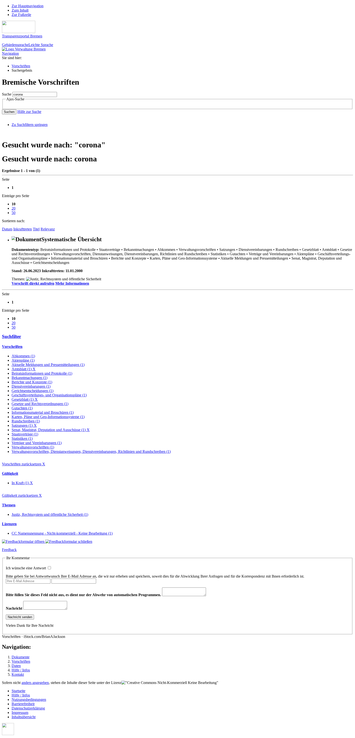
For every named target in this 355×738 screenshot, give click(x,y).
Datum (7, 229)
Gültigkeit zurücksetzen (22, 495)
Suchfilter (11, 336)
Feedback (9, 550)
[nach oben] (8, 734)
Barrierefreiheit (23, 704)
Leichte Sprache (40, 45)
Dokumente (20, 657)
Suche (6, 94)
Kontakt (18, 674)
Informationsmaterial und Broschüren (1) (43, 412)
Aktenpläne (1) (23, 360)
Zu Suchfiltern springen (30, 125)
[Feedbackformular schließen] (68, 541)
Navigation (10, 53)
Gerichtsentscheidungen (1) (32, 391)
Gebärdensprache (15, 45)
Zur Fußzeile (21, 15)
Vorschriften (21, 66)
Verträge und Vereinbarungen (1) (37, 443)
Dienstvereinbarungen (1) (31, 386)
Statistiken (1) (22, 438)
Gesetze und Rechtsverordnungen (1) (40, 404)
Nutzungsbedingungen (29, 699)
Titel (36, 229)
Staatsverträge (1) (25, 434)
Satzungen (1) (24, 425)
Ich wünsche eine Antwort (26, 568)
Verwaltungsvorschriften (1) (33, 447)
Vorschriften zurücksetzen (23, 464)
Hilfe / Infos (21, 670)
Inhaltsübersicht (24, 717)
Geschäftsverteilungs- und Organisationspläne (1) (49, 395)
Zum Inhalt (20, 10)
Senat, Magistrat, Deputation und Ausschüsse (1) (51, 430)
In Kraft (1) (22, 483)
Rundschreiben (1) (26, 421)
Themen (8, 505)
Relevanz (48, 229)
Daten (16, 666)
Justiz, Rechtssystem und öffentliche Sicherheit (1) (50, 514)
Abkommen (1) (23, 356)
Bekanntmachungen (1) (29, 378)
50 (13, 213)
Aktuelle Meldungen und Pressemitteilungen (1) (48, 365)
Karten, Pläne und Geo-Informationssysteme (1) (48, 417)
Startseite (18, 691)
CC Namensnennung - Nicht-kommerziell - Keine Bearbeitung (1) (62, 533)
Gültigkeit (10, 473)
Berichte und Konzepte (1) (32, 382)
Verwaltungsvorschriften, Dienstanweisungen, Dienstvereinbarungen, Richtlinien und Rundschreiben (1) (91, 451)
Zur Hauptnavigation (27, 6)
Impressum (20, 712)
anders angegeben (35, 683)
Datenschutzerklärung (28, 708)
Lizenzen (9, 524)
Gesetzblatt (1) (25, 399)
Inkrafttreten (22, 229)
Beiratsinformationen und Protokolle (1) (42, 373)
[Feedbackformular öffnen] (23, 541)
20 (13, 208)
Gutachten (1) (22, 408)
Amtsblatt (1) (24, 369)
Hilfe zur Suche (29, 112)
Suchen (9, 112)
